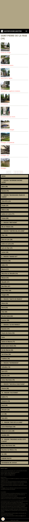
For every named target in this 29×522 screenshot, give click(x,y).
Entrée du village (5, 52)
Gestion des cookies (14, 520)
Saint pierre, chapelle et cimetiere (10, 91)
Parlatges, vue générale (7, 142)
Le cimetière (4, 104)
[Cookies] (3, 519)
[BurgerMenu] (26, 31)
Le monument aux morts (8, 117)
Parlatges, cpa (5, 155)
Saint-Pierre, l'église (6, 78)
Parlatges (3, 168)
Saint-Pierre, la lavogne (7, 129)
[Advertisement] (14, 14)
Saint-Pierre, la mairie (7, 65)
